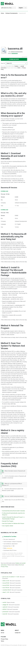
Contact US (17, 632)
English (21, 7)
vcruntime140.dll (6, 590)
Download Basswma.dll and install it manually (13, 510)
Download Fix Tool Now (10, 536)
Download (4, 191)
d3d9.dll (4, 609)
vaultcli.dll (4, 607)
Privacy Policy (4, 566)
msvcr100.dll (5, 587)
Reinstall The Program (7, 521)
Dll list (2, 632)
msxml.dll (4, 614)
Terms (2, 641)
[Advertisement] (14, 31)
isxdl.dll (4, 602)
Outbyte (16, 66)
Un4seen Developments (11, 13)
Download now (14, 59)
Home (2, 13)
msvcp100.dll (5, 583)
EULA (19, 67)
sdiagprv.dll (5, 604)
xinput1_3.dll (5, 592)
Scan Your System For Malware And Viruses (13, 523)
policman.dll (5, 611)
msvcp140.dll (5, 585)
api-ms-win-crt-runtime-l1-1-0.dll (10, 576)
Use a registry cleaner (7, 525)
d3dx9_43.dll (5, 580)
